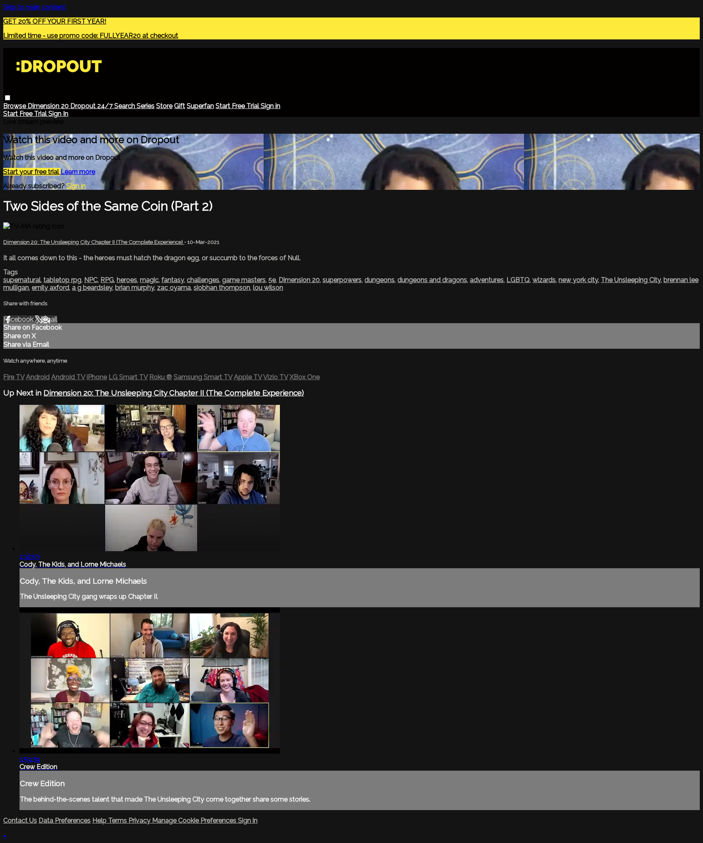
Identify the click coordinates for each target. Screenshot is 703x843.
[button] (7, 97)
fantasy (173, 280)
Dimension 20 (49, 106)
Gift (179, 106)
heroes (127, 280)
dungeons (380, 280)
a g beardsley (92, 287)
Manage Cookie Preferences (195, 820)
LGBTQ (518, 280)
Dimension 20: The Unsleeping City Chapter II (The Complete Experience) (93, 242)
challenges (203, 280)
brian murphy (134, 287)
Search (125, 106)
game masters (244, 280)
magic (149, 280)
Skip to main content (34, 7)
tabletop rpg (62, 280)
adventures (487, 280)
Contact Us (20, 820)
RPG (107, 280)
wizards (544, 280)
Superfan (200, 106)
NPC (91, 280)
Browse (15, 106)
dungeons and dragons (432, 280)
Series (146, 106)
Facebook (19, 319)
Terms (118, 820)
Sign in (270, 106)
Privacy (140, 820)
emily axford (50, 287)
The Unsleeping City (631, 280)
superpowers (342, 280)
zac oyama (174, 287)
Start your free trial (32, 172)
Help (100, 820)
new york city (578, 280)
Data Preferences (65, 820)
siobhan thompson (222, 287)
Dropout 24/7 (92, 106)
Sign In (58, 113)
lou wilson (268, 287)
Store (164, 106)
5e (272, 280)
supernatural (22, 280)
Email (49, 319)
